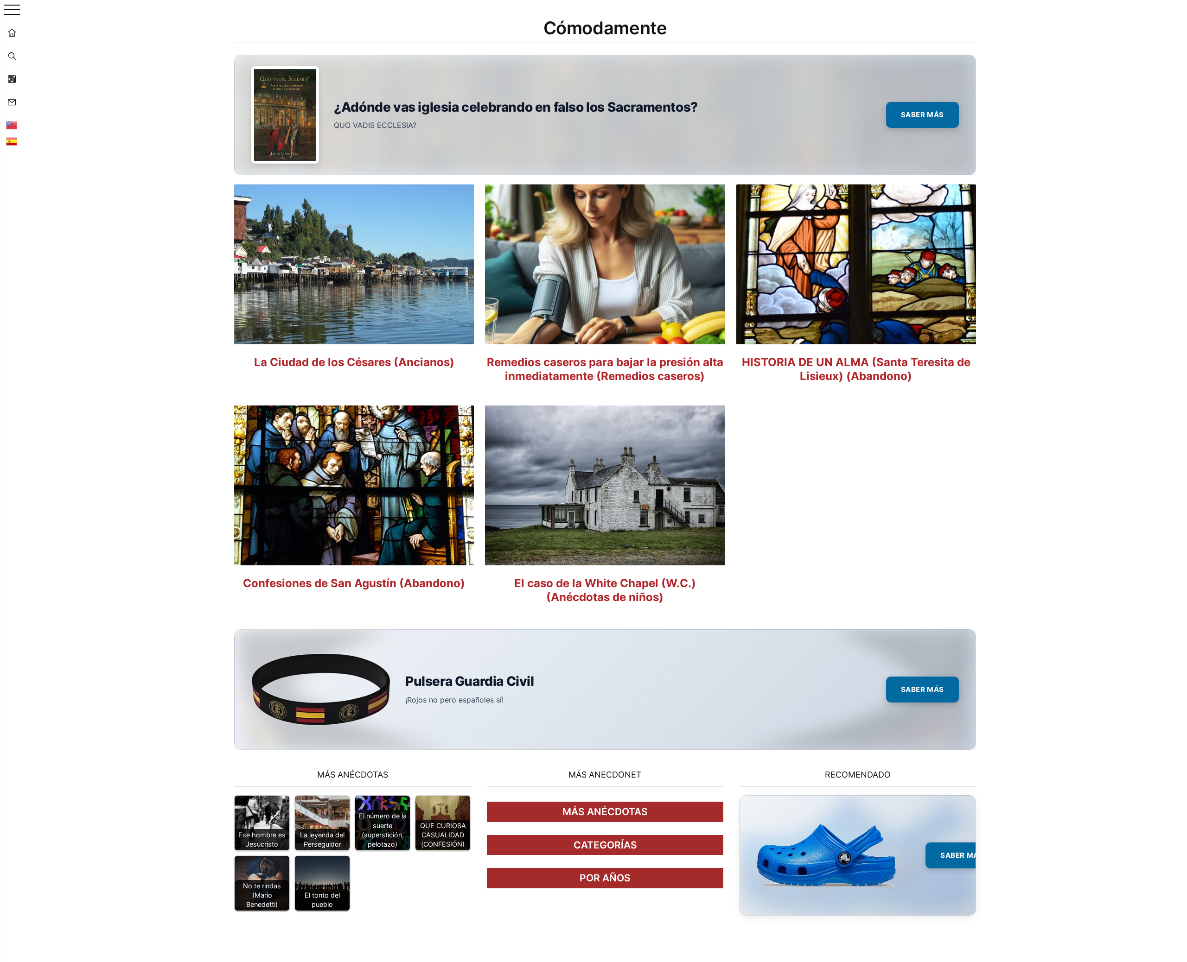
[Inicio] (12, 32)
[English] (12, 125)
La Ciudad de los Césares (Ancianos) (354, 362)
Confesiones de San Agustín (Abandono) (354, 583)
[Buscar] (12, 56)
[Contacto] (12, 102)
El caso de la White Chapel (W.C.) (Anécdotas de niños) (605, 590)
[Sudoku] (12, 79)
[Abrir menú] (12, 10)
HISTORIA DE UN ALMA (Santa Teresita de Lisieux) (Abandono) (856, 369)
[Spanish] (12, 141)
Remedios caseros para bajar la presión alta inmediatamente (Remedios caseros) (605, 369)
